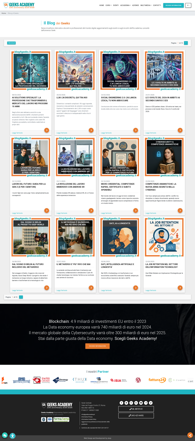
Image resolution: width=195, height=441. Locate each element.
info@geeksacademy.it (88, 414)
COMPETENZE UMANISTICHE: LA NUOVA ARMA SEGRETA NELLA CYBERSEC (161, 187)
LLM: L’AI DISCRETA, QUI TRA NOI (72, 97)
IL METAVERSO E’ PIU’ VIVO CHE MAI (73, 264)
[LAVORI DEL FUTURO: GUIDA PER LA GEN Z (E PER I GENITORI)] (46, 210)
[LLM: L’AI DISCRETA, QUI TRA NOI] (91, 130)
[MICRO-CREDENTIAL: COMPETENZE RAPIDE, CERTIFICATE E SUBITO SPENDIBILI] (135, 210)
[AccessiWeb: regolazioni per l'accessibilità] (12, 436)
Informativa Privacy (86, 417)
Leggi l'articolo (17, 133)
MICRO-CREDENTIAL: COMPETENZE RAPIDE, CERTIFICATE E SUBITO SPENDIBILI (117, 187)
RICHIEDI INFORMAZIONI (97, 346)
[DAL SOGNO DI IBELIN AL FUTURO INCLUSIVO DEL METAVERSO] (46, 287)
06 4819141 (137, 409)
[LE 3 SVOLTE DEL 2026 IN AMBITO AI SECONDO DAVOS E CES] (180, 130)
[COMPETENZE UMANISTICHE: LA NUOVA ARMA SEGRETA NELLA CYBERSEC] (180, 210)
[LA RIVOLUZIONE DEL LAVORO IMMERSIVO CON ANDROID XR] (91, 210)
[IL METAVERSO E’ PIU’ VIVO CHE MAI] (91, 287)
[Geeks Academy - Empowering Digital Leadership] (19, 5)
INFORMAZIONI (173, 5)
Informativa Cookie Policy (88, 419)
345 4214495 (137, 415)
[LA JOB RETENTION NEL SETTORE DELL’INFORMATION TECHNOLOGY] (180, 287)
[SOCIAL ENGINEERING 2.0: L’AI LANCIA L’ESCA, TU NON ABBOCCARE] (135, 130)
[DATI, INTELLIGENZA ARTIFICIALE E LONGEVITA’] (135, 287)
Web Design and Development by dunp (97, 438)
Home (4, 13)
